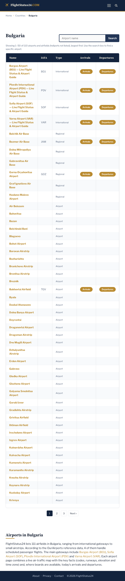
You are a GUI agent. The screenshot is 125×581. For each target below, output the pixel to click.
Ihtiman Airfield (18, 425)
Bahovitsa (15, 213)
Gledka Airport (18, 376)
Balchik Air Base (19, 133)
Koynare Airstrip (19, 485)
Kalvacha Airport (19, 455)
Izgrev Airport (18, 440)
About (36, 576)
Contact (59, 576)
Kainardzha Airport (21, 447)
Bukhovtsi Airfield (20, 289)
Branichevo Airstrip (21, 266)
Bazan (13, 221)
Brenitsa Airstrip (19, 273)
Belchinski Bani (18, 228)
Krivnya (14, 500)
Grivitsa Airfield (18, 417)
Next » (73, 513)
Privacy (47, 576)
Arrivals (86, 71)
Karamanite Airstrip (21, 470)
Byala (12, 297)
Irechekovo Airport (20, 432)
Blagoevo (15, 236)
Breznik (14, 281)
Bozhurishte (16, 258)
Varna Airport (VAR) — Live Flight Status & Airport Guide (21, 122)
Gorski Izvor (16, 402)
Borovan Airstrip (19, 251)
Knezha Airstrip (18, 477)
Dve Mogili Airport (20, 342)
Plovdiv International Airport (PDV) (46, 556)
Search (112, 38)
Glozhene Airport (19, 383)
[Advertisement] (62, 25)
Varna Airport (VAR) (87, 556)
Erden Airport (17, 361)
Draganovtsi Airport (21, 327)
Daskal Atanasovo (20, 304)
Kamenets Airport (20, 462)
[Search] (116, 5)
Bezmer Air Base (19, 141)
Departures (107, 71)
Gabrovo (14, 368)
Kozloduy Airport (19, 492)
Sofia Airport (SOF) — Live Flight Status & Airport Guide (21, 107)
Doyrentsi (15, 319)
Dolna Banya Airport (21, 312)
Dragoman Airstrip (20, 334)
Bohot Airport (17, 243)
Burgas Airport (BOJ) (92, 552)
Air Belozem (16, 206)
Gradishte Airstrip (20, 410)
